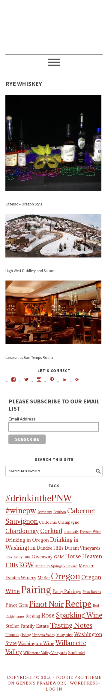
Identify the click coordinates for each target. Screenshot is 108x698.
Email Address (21, 419)
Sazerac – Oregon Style (23, 204)
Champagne (68, 522)
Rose (48, 615)
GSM (59, 557)
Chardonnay (22, 530)
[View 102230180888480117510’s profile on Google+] (77, 379)
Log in (54, 689)
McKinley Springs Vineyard (56, 566)
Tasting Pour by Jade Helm (54, 24)
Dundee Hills (50, 548)
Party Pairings (66, 591)
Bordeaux (45, 512)
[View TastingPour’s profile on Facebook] (13, 379)
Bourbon (59, 512)
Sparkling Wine (79, 615)
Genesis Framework (41, 683)
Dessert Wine (90, 532)
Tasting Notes (71, 625)
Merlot (44, 577)
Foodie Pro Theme (78, 677)
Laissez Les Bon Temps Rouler (29, 357)
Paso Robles (91, 592)
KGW (26, 565)
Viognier (64, 634)
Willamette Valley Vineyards (45, 653)
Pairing (36, 590)
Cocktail (51, 530)
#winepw (20, 510)
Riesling (33, 616)
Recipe (78, 603)
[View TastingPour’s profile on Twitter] (26, 379)
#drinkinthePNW (38, 498)
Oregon (65, 576)
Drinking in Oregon (27, 540)
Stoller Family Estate (27, 626)
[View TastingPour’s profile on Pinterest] (52, 379)
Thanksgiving (18, 634)
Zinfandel (76, 652)
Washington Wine (36, 643)
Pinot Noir (46, 604)
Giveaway (42, 557)
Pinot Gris (16, 605)
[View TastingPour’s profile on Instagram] (39, 379)
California (48, 522)
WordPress (84, 683)
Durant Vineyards (82, 548)
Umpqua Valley (43, 635)
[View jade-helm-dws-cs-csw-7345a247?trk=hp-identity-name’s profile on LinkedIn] (64, 379)
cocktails (71, 531)
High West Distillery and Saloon (30, 270)
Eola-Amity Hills (17, 557)
